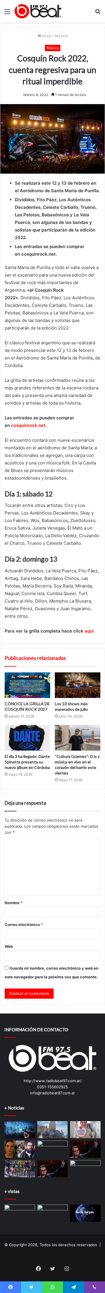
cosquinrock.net (28, 425)
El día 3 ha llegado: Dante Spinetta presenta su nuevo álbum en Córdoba (27, 762)
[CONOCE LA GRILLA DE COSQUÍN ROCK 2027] (27, 685)
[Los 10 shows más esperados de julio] (77, 685)
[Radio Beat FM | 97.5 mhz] (38, 11)
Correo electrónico (24, 924)
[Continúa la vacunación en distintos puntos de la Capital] (85, 1168)
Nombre (13, 902)
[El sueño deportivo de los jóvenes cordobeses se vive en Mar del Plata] (52, 1129)
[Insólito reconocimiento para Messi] (52, 1213)
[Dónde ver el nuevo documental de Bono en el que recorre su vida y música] (85, 1149)
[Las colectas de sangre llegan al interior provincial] (85, 1129)
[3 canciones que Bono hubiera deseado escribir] (52, 1168)
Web (9, 946)
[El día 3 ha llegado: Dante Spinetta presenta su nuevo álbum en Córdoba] (27, 738)
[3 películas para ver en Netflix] (19, 1149)
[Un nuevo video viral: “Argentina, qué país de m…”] (85, 1213)
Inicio (46, 35)
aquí (89, 631)
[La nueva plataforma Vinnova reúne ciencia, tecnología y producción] (19, 1129)
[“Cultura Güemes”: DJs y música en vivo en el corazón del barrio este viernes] (77, 738)
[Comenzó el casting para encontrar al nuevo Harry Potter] (52, 1149)
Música (61, 35)
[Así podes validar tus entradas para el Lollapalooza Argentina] (19, 1213)
